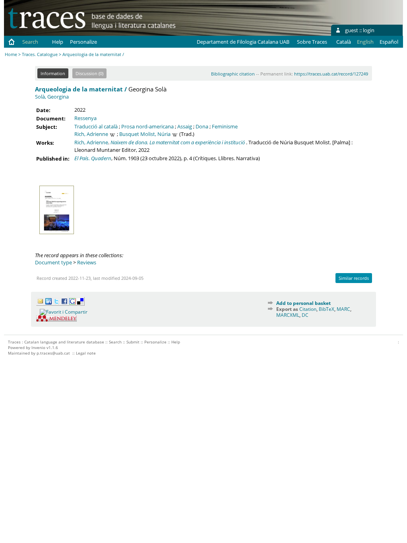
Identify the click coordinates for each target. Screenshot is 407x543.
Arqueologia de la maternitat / (81, 89)
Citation (307, 309)
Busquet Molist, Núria (145, 134)
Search (30, 41)
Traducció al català (96, 126)
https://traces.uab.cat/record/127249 (331, 74)
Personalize (83, 41)
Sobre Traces (312, 41)
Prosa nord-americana (147, 126)
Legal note (86, 353)
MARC (343, 309)
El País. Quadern (92, 158)
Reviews (86, 262)
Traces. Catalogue (40, 54)
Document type (53, 262)
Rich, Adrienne (91, 134)
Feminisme (225, 126)
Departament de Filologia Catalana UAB (243, 41)
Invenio (38, 347)
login (368, 30)
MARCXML (287, 315)
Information (53, 73)
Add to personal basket (303, 303)
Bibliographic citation (233, 74)
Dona (202, 126)
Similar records (354, 278)
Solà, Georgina (52, 96)
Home (11, 54)
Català (343, 41)
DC (305, 315)
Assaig (184, 126)
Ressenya (85, 118)
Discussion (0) (89, 73)
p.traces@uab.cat (53, 353)
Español (389, 41)
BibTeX (326, 309)
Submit (133, 342)
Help (57, 41)
